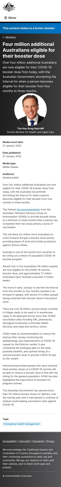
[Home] (10, 7)
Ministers (11, 37)
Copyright (24, 441)
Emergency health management (21, 423)
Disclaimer (38, 441)
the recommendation (28, 209)
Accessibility (10, 441)
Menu (12, 17)
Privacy (50, 441)
